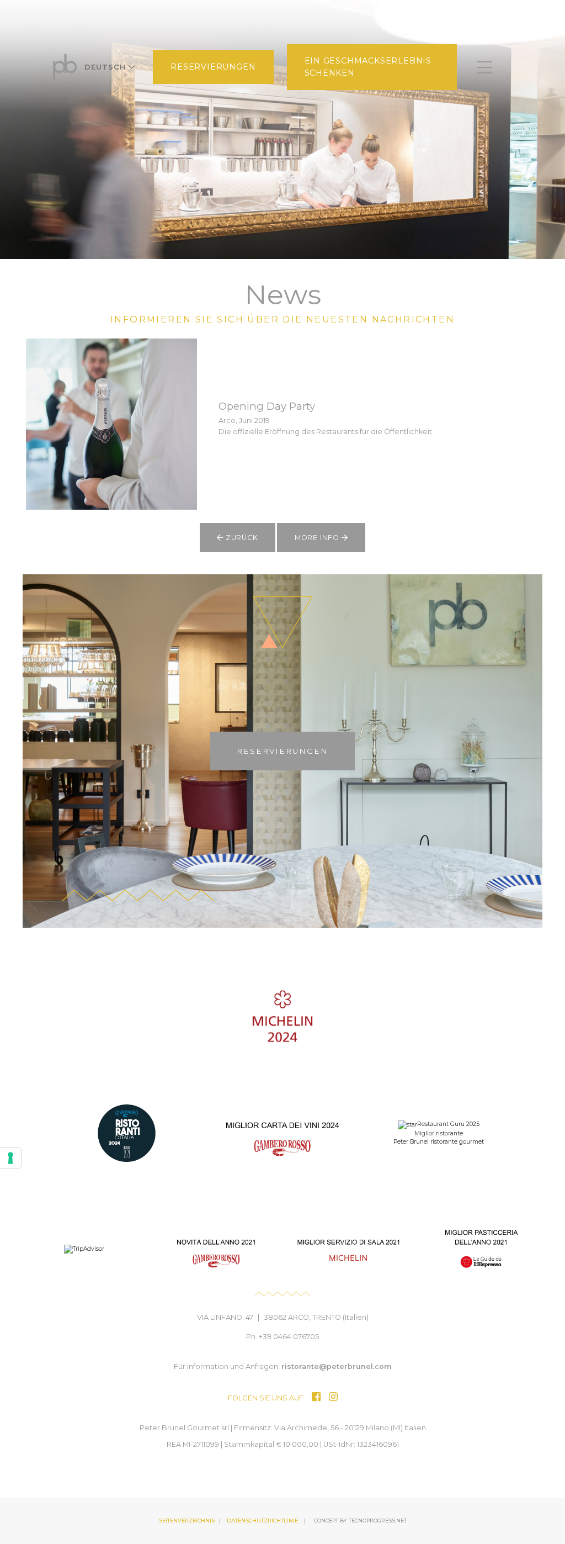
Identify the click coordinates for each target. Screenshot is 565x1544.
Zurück (240, 537)
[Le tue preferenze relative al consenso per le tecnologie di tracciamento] (10, 1158)
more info (318, 537)
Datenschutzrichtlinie (262, 1520)
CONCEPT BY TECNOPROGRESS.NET (360, 1520)
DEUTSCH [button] (106, 66)
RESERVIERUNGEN (212, 67)
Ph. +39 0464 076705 (282, 1337)
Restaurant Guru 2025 (448, 1124)
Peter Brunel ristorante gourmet (438, 1141)
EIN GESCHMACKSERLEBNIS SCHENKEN (368, 67)
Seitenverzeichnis (187, 1520)
